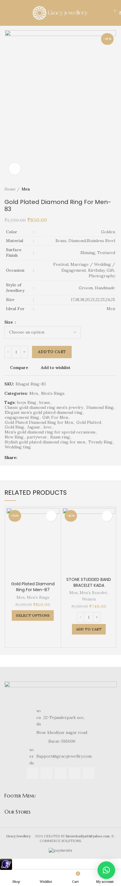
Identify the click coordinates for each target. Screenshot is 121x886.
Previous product (102, 190)
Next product (114, 190)
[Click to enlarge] (15, 168)
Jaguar (33, 427)
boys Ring (26, 402)
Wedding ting (18, 447)
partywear (37, 437)
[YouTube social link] (74, 773)
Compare (19, 367)
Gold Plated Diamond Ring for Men (39, 422)
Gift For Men (55, 417)
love (47, 427)
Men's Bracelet (93, 592)
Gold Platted (88, 422)
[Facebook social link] (23, 457)
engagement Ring (22, 417)
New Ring (14, 437)
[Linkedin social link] (43, 457)
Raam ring (60, 437)
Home (10, 189)
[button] (106, 870)
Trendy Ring (100, 442)
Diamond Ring (100, 407)
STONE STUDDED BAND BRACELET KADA (88, 582)
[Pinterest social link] (36, 457)
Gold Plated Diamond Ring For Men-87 (33, 587)
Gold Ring (14, 427)
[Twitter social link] (30, 457)
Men (25, 189)
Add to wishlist (55, 367)
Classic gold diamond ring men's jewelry (44, 407)
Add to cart (52, 351)
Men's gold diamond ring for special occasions (50, 432)
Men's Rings (53, 393)
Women (89, 599)
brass (44, 402)
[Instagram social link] (60, 773)
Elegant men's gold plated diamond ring (44, 412)
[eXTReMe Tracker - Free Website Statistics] (6, 864)
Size (9, 322)
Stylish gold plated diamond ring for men (45, 442)
